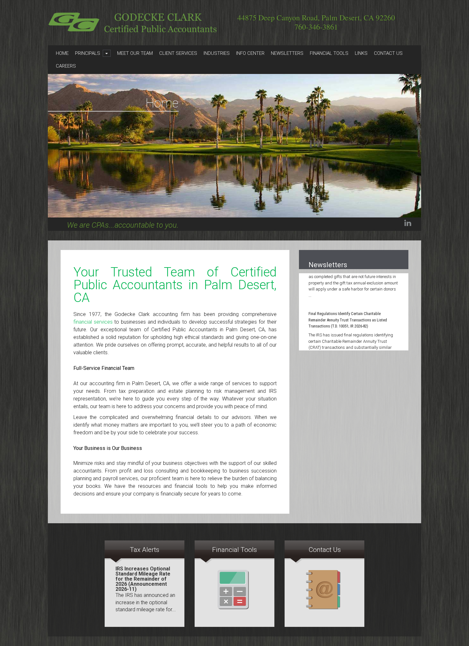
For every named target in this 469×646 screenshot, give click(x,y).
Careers (66, 66)
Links (361, 53)
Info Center (250, 53)
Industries (217, 53)
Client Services (178, 53)
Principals (87, 53)
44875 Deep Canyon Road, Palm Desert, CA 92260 (316, 17)
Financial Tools (329, 53)
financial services (93, 322)
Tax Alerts (144, 550)
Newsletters (287, 53)
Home (62, 53)
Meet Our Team (135, 53)
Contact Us (388, 53)
